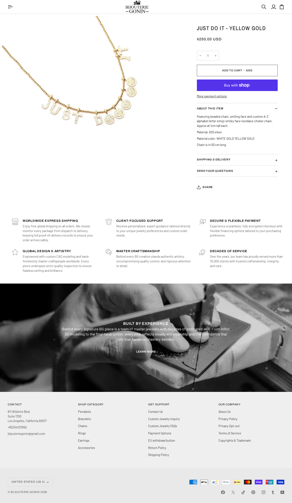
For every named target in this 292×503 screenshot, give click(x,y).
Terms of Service (229, 433)
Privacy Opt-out (229, 426)
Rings (82, 433)
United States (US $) (28, 481)
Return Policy (157, 448)
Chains (82, 426)
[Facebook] (223, 492)
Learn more (146, 351)
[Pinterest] (253, 492)
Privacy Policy (227, 419)
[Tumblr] (273, 492)
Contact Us (155, 411)
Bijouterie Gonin (25, 492)
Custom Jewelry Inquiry (164, 419)
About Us (224, 411)
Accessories (86, 448)
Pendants (84, 411)
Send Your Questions (215, 170)
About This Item (210, 108)
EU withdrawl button (161, 440)
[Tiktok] (243, 492)
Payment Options (159, 433)
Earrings (83, 440)
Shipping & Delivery (213, 159)
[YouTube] (282, 492)
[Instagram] (263, 492)
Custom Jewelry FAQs (162, 426)
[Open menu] (11, 6)
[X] (233, 492)
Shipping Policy (158, 455)
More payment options (212, 96)
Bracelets (84, 419)
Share (207, 187)
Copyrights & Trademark (234, 440)
